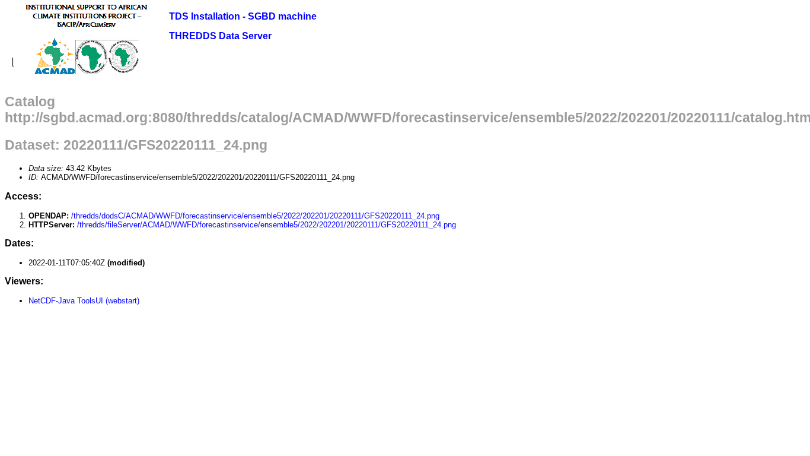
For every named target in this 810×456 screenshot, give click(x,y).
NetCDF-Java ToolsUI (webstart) (83, 300)
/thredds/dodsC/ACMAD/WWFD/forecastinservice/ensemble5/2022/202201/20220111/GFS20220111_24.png (255, 215)
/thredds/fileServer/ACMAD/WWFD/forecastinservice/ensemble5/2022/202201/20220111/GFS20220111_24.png (266, 224)
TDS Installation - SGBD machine (243, 16)
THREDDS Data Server (220, 36)
